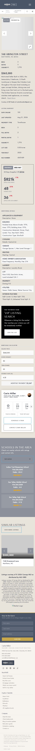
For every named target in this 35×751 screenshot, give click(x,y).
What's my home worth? (10, 685)
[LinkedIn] (10, 668)
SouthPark (5, 699)
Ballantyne (6, 701)
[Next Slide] (30, 33)
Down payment (6, 357)
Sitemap (6, 746)
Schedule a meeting (8, 726)
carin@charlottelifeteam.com (10, 658)
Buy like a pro (7, 680)
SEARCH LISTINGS (8, 11)
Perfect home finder (8, 678)
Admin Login (7, 749)
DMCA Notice (21, 746)
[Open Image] (17, 33)
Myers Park (6, 696)
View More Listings (11, 530)
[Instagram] (3, 668)
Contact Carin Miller (17, 427)
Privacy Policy (12, 746)
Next (31, 406)
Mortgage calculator (8, 683)
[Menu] (29, 5)
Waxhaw (5, 706)
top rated (8, 459)
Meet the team (7, 717)
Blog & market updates (9, 721)
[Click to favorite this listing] (27, 11)
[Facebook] (6, 668)
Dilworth (5, 703)
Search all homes (8, 676)
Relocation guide (7, 724)
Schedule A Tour (17, 420)
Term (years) (5, 365)
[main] (17, 311)
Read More (11, 98)
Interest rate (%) (7, 374)
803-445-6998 (6, 653)
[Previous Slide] (4, 33)
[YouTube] (14, 668)
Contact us (6, 728)
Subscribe (17, 639)
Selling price (5, 349)
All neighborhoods (8, 708)
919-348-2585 (6, 656)
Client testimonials (8, 719)
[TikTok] (17, 668)
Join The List (12, 332)
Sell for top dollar (8, 688)
